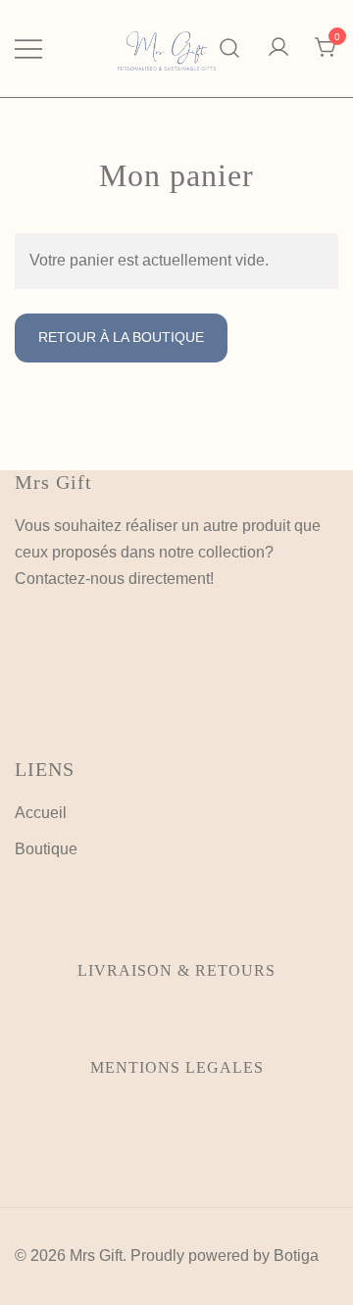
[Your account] (278, 48)
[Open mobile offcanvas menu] (28, 48)
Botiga (296, 1255)
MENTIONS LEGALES (177, 1067)
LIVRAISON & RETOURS (176, 970)
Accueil (41, 812)
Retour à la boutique (121, 337)
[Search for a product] (230, 48)
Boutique (46, 849)
